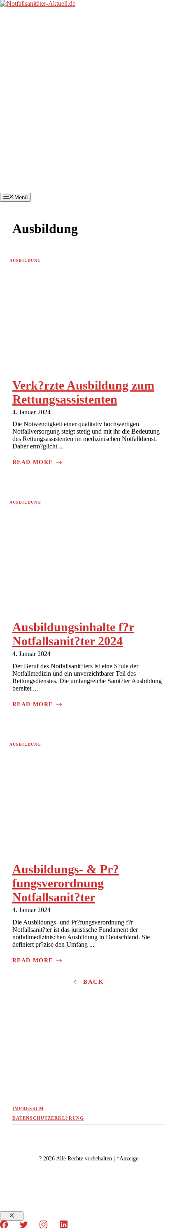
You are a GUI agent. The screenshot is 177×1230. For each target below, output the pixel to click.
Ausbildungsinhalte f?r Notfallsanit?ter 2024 (73, 634)
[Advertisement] (88, 100)
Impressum (28, 1108)
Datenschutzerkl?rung (48, 1118)
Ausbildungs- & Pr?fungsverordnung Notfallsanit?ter (65, 883)
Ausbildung (25, 260)
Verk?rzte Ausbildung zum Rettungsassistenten (83, 392)
